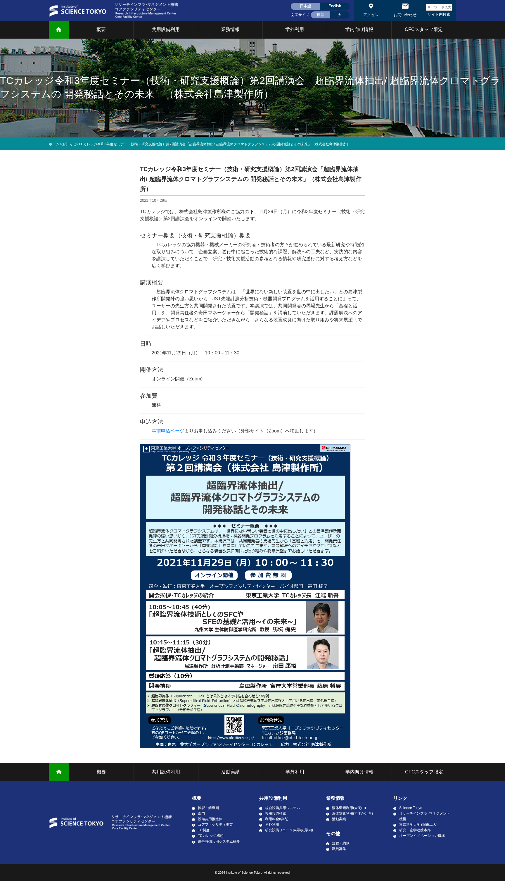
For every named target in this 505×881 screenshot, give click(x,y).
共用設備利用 (166, 29)
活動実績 (230, 771)
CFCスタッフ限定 (424, 29)
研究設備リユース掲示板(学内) (289, 830)
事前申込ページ (168, 430)
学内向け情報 (359, 29)
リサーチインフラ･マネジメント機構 (424, 816)
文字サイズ (300, 15)
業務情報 (230, 29)
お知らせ (69, 144)
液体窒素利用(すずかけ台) (352, 813)
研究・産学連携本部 (415, 830)
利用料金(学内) (276, 819)
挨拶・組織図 (208, 808)
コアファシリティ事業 (215, 825)
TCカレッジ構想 (211, 836)
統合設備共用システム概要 (219, 841)
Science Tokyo (410, 808)
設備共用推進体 (210, 819)
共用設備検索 (275, 813)
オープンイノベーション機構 (422, 836)
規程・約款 (341, 843)
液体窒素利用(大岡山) (349, 808)
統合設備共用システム (282, 808)
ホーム (54, 144)
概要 (101, 29)
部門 (201, 813)
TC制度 (204, 830)
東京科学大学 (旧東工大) (418, 825)
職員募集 (339, 849)
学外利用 (294, 29)
